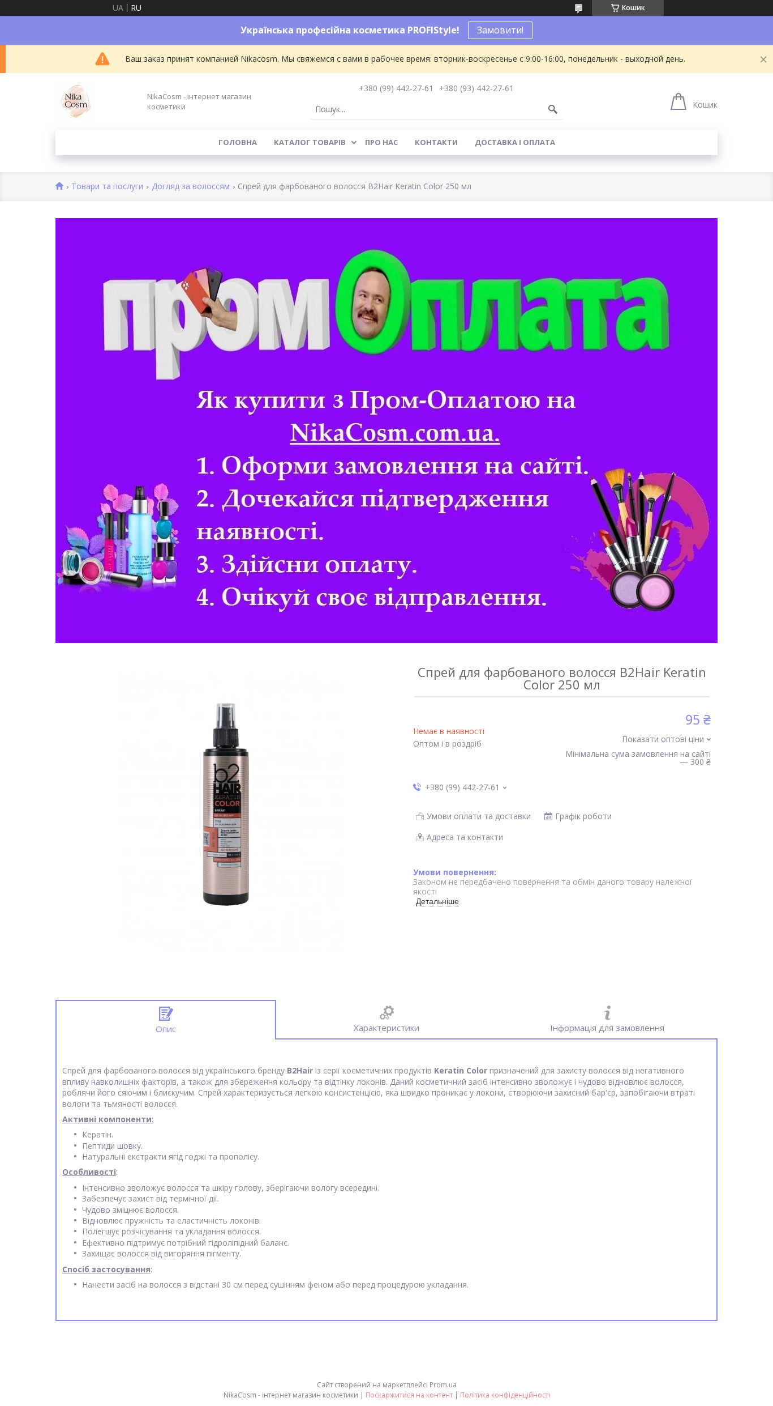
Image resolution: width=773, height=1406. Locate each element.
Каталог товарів (310, 142)
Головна (237, 142)
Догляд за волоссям (191, 186)
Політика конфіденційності (505, 1395)
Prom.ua (443, 1385)
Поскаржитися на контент (409, 1395)
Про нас (381, 142)
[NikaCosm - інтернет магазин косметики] (75, 101)
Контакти (436, 142)
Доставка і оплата (515, 142)
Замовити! (500, 30)
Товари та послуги (107, 186)
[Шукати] (552, 109)
